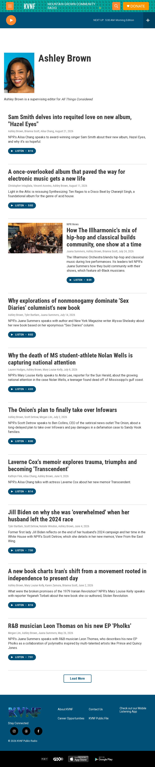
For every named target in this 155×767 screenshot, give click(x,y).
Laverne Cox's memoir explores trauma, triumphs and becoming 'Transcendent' (72, 465)
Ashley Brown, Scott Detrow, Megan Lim (30, 417)
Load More (77, 678)
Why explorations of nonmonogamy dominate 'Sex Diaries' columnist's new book (68, 304)
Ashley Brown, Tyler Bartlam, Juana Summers (33, 314)
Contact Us (96, 709)
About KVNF (65, 709)
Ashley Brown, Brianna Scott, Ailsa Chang (31, 131)
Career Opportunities (71, 718)
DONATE (137, 6)
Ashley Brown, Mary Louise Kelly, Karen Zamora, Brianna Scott (42, 585)
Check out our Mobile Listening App (133, 710)
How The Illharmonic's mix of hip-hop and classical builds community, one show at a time (104, 237)
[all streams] (149, 20)
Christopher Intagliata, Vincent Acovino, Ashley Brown (38, 185)
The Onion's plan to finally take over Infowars (62, 409)
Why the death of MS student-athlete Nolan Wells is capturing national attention (70, 359)
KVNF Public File (99, 718)
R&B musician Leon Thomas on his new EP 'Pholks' (69, 625)
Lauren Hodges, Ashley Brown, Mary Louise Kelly (35, 369)
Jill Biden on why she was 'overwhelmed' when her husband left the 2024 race (68, 516)
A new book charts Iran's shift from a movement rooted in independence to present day (77, 575)
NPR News (73, 224)
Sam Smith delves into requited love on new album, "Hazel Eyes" (70, 120)
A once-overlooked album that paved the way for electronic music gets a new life (66, 175)
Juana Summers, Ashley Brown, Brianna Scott (92, 251)
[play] (11, 20)
